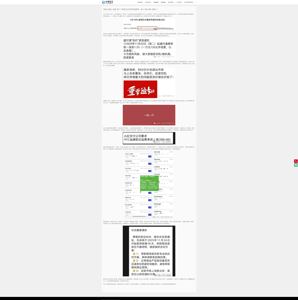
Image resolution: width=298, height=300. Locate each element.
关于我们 (179, 2)
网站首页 (140, 2)
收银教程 (163, 2)
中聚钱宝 (107, 2)
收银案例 (156, 2)
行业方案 (147, 2)
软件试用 (170, 2)
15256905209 (189, 2)
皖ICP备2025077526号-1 (115, 299)
